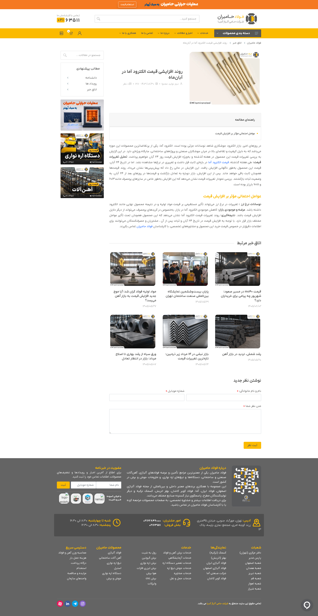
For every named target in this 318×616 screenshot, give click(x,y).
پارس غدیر (255, 558)
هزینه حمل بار (78, 558)
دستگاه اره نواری (111, 573)
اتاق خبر (237, 43)
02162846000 (152, 521)
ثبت (63, 485)
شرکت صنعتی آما (216, 573)
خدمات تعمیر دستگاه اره (176, 563)
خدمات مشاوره (182, 573)
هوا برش (151, 573)
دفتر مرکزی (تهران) (250, 553)
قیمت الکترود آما (218, 162)
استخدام (81, 568)
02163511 (155, 525)
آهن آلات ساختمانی (110, 558)
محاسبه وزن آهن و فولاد (72, 553)
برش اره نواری (148, 563)
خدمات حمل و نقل (180, 578)
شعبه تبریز (254, 573)
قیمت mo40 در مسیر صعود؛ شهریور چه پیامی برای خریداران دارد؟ (241, 296)
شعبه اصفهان (253, 563)
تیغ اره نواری (114, 563)
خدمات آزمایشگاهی (179, 558)
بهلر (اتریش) (218, 558)
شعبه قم (256, 578)
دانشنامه (91, 78)
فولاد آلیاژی (114, 553)
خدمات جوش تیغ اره (179, 568)
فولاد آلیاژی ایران (216, 563)
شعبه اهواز (254, 583)
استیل (117, 568)
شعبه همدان (253, 568)
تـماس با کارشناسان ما (68, 15)
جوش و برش (114, 578)
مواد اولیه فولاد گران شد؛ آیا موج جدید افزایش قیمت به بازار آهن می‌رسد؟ (135, 296)
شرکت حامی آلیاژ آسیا (217, 603)
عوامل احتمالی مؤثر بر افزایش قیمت (235, 133)
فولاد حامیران (254, 43)
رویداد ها (91, 84)
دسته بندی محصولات (236, 33)
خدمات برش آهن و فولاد (177, 553)
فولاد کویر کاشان (216, 578)
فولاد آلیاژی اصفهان (214, 568)
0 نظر (126, 84)
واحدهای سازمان (76, 578)
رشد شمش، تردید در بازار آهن (241, 354)
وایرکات (152, 583)
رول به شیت (149, 553)
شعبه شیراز (254, 589)
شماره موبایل (175, 391)
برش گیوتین (149, 558)
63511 (69, 20)
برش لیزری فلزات (146, 568)
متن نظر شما (252, 406)
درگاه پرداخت (78, 563)
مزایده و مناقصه (76, 573)
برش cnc (151, 578)
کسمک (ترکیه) (218, 553)
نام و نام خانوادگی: (249, 391)
